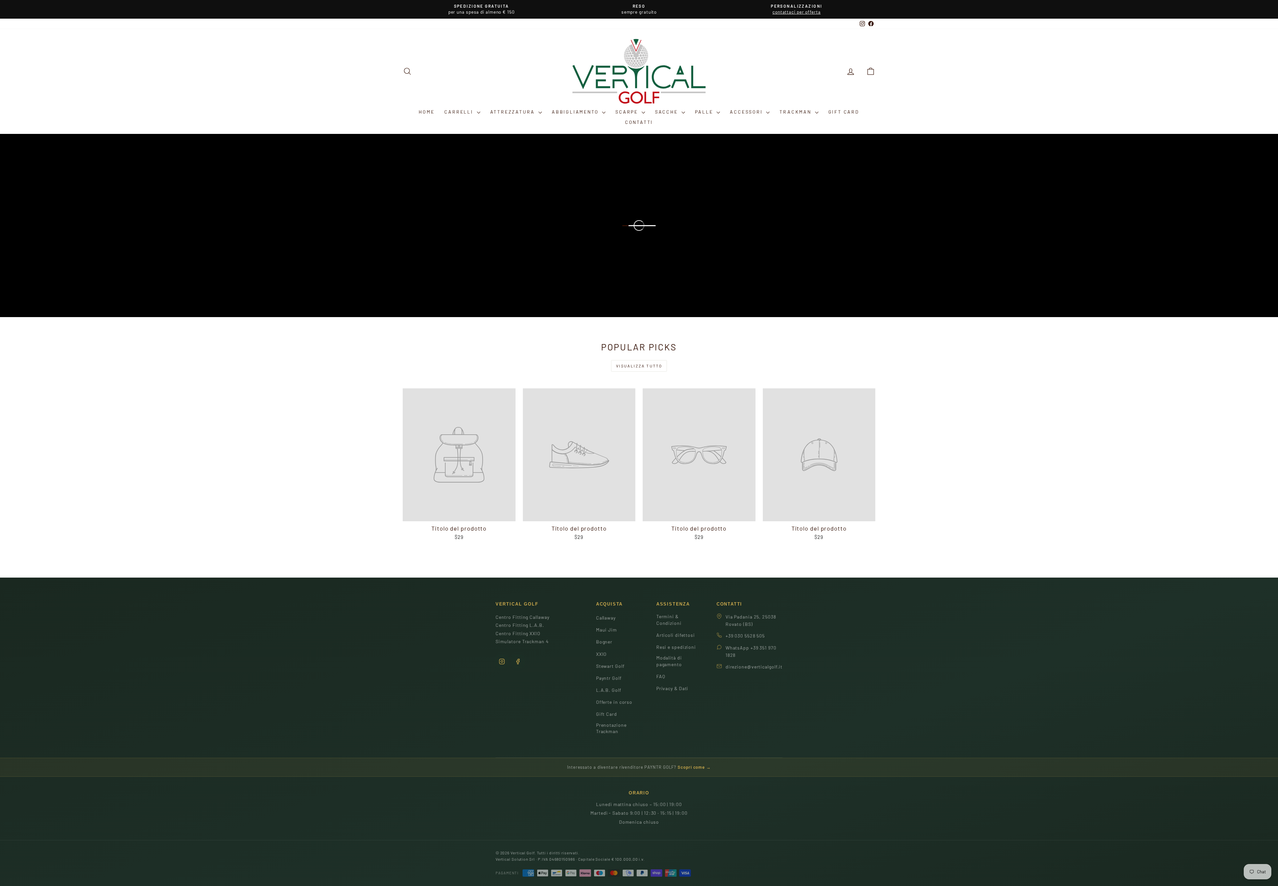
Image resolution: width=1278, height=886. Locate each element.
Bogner (604, 642)
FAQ (660, 676)
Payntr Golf (609, 678)
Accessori (747, 112)
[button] (870, 71)
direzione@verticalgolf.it (754, 666)
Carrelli (459, 112)
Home (426, 112)
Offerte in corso (614, 702)
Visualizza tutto (639, 365)
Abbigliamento (576, 112)
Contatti (639, 122)
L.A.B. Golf (608, 690)
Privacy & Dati (672, 688)
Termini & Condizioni (669, 620)
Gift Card (843, 112)
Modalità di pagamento (669, 661)
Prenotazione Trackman (611, 728)
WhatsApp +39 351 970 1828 (751, 651)
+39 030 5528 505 (745, 636)
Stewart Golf (610, 666)
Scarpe (627, 112)
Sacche (667, 112)
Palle (705, 112)
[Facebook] (518, 661)
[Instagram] (502, 661)
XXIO (601, 654)
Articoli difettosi (675, 635)
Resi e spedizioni (676, 647)
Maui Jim (606, 630)
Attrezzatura (513, 112)
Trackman (796, 112)
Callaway (606, 618)
